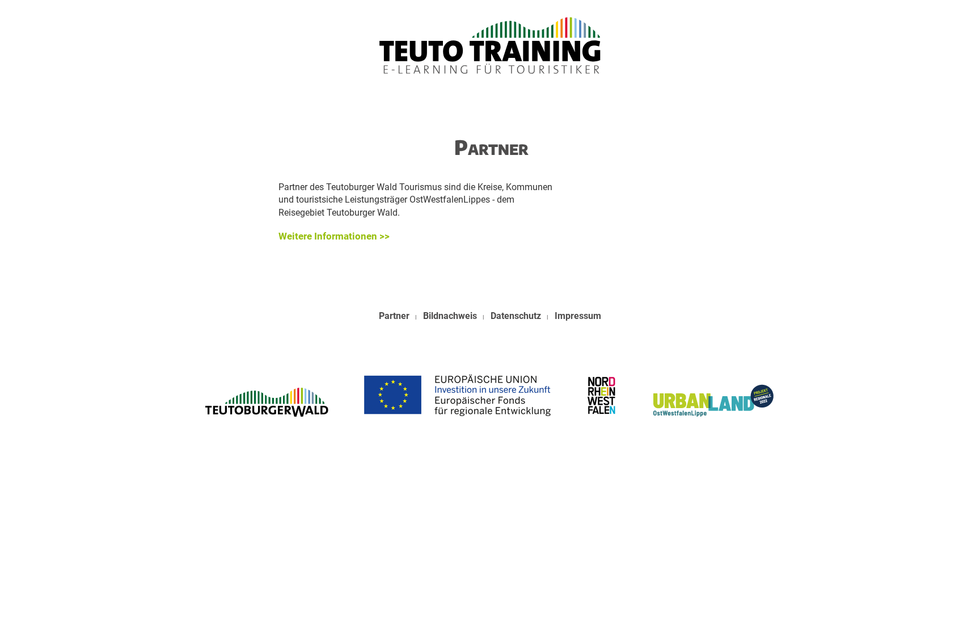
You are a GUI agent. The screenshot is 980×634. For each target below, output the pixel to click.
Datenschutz (516, 315)
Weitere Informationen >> (334, 236)
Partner (394, 315)
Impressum (578, 315)
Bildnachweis (450, 315)
